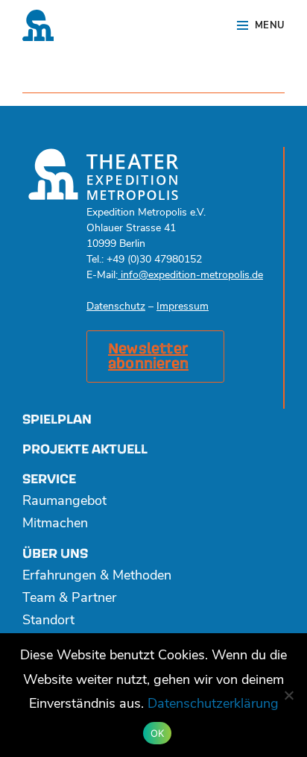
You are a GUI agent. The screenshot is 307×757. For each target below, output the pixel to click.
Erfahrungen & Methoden (96, 576)
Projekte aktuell (85, 449)
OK (158, 733)
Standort (48, 621)
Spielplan (57, 419)
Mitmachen (55, 524)
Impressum (182, 306)
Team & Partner (69, 599)
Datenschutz (115, 306)
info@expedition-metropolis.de (190, 275)
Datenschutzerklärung (213, 705)
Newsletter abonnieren (148, 356)
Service (49, 479)
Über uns (55, 554)
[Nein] (288, 695)
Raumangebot (64, 502)
